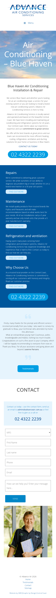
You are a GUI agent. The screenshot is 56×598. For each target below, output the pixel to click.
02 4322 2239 (28, 153)
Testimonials (28, 366)
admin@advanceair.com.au (30, 409)
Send (15, 498)
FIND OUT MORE (13, 191)
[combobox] (28, 432)
